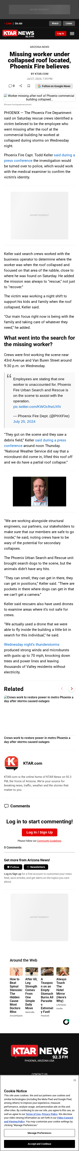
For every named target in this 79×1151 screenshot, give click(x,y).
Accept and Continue (39, 1143)
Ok (74, 1080)
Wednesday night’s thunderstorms (31, 644)
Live (8, 23)
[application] (39, 491)
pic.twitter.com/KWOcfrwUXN (37, 406)
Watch (55, 23)
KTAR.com (32, 763)
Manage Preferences (39, 1133)
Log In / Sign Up (39, 832)
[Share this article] (20, 86)
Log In (60, 33)
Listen (69, 23)
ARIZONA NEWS (39, 47)
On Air (18, 23)
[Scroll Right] (71, 688)
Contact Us (39, 1074)
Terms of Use (33, 1114)
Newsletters (37, 867)
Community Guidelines (49, 840)
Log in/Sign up (12, 873)
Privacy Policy (50, 1114)
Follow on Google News (56, 86)
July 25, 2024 (24, 421)
